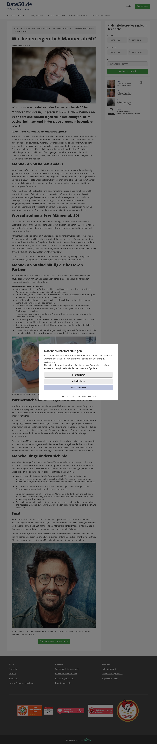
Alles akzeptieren (78, 387)
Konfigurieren (91, 368)
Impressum (65, 396)
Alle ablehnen (78, 381)
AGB (72, 396)
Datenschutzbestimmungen (86, 396)
